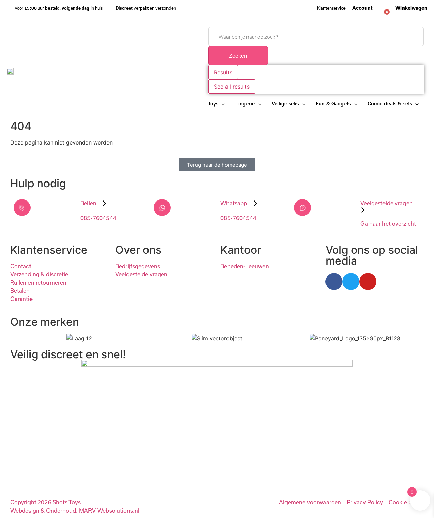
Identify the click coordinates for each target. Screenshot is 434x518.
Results (223, 72)
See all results (232, 86)
